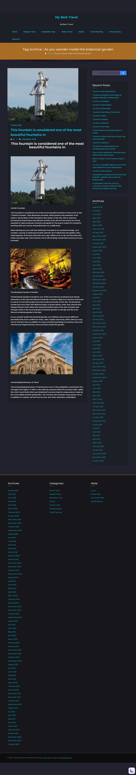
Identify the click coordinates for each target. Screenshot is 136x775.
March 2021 (97, 443)
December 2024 (99, 280)
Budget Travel (29, 32)
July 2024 (96, 298)
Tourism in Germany (100, 127)
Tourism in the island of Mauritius (106, 112)
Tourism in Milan (99, 116)
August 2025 (97, 251)
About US (16, 39)
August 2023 (97, 338)
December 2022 (99, 367)
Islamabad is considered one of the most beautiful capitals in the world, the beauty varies (109, 177)
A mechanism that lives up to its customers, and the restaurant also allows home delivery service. (107, 185)
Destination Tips (48, 32)
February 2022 (98, 403)
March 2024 (97, 312)
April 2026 (96, 222)
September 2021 (99, 421)
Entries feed (96, 494)
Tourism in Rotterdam (101, 108)
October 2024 (98, 287)
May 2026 (96, 218)
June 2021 (96, 432)
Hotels (81, 32)
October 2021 (97, 417)
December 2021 (99, 410)
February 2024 (98, 316)
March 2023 (97, 356)
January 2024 (97, 319)
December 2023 (99, 323)
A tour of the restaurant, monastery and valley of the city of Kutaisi (108, 153)
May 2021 (96, 435)
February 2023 (98, 359)
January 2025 (97, 276)
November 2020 (99, 457)
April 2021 (96, 439)
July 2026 (96, 211)
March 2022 (97, 399)
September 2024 (99, 290)
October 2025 (98, 243)
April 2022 (96, 396)
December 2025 (99, 236)
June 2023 (96, 345)
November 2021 (98, 414)
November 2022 (99, 370)
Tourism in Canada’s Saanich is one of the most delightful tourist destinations (109, 166)
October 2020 (98, 461)
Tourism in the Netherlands (103, 91)
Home (14, 32)
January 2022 (97, 406)
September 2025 (99, 247)
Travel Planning (96, 32)
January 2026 (97, 232)
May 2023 (96, 348)
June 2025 (96, 258)
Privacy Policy (115, 32)
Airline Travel (67, 32)
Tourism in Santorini (100, 123)
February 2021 (98, 446)
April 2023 (96, 352)
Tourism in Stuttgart (100, 101)
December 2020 (99, 454)
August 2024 (97, 294)
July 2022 (96, 385)
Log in (93, 490)
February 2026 (98, 229)
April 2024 (96, 309)
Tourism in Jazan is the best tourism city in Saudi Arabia (108, 137)
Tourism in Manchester (102, 105)
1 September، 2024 (28, 139)
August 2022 (97, 381)
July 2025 (96, 254)
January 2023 (97, 363)
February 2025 (98, 272)
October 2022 (98, 374)
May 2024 (96, 305)
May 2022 (96, 392)
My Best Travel (66, 17)
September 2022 (99, 377)
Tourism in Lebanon (100, 143)
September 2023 (99, 334)
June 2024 (96, 301)
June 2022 (96, 388)
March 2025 (97, 269)
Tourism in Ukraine (100, 119)
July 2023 (96, 341)
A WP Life (46, 758)
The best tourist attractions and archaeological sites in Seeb (105, 147)
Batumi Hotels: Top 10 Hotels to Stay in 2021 (108, 160)
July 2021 (96, 428)
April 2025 (96, 265)
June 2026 (96, 214)
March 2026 (97, 225)
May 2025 (96, 261)
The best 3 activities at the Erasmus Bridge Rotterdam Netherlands (106, 96)
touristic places (55, 509)
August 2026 (97, 207)
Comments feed (97, 498)
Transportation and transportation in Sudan (107, 131)
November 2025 (99, 240)
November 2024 (99, 283)
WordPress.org (97, 501)
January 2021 (97, 450)
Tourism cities (16, 125)
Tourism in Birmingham (102, 171)
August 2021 (97, 425)
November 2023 (99, 327)
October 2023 (98, 330)
